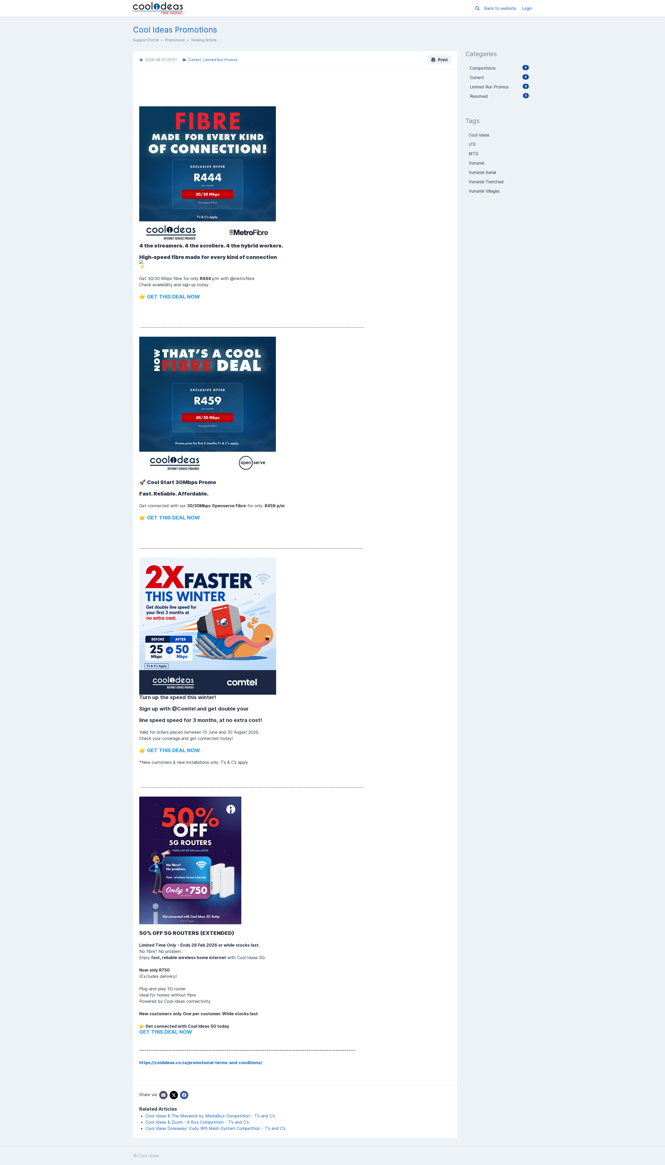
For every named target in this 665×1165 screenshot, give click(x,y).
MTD (473, 153)
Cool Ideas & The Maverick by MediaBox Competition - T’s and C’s (210, 1115)
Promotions (175, 40)
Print (442, 59)
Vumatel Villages (484, 191)
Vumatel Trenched (486, 181)
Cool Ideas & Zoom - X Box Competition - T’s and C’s (197, 1122)
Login (527, 8)
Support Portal (146, 40)
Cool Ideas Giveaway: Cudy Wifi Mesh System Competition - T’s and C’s (215, 1128)
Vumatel (476, 163)
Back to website (500, 8)
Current (194, 59)
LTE (472, 144)
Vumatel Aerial (482, 172)
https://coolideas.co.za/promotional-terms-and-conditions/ (200, 1062)
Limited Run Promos (220, 59)
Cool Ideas (479, 135)
